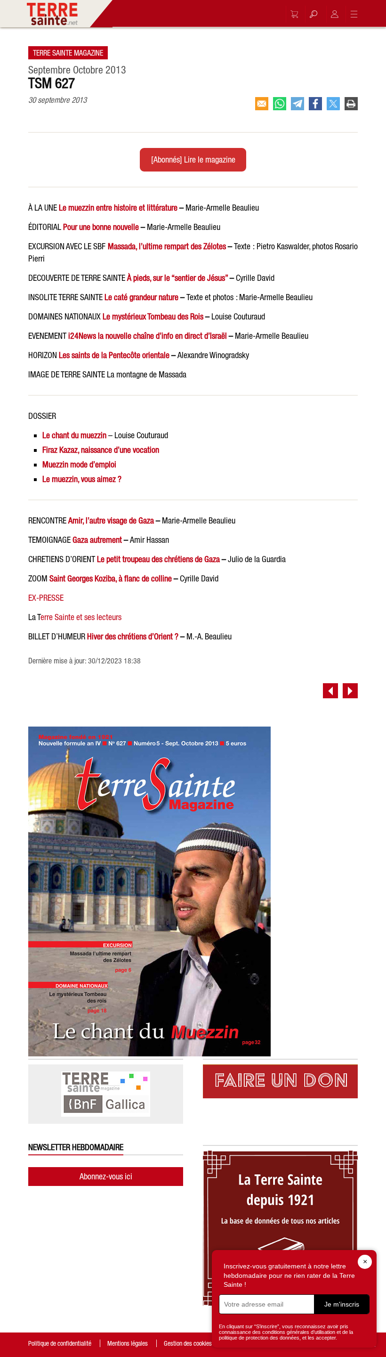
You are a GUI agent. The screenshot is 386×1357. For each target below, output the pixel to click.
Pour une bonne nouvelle (101, 227)
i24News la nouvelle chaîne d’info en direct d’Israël (147, 336)
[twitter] (333, 103)
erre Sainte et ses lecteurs (80, 617)
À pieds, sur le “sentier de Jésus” (177, 278)
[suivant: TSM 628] (350, 690)
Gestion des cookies (188, 1343)
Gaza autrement (97, 540)
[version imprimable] (351, 103)
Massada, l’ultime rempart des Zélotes (167, 246)
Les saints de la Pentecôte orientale (114, 355)
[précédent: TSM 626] (330, 690)
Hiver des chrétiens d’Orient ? (132, 636)
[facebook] (315, 103)
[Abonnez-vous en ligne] (292, 14)
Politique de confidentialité (59, 1343)
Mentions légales (127, 1343)
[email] (261, 103)
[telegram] (297, 103)
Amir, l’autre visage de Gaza (111, 520)
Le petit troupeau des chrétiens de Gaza (158, 559)
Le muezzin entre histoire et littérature (118, 208)
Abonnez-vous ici (106, 1176)
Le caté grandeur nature (141, 297)
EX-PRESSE (46, 598)
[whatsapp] (279, 103)
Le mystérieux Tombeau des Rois (153, 316)
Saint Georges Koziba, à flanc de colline (110, 578)
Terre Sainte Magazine (68, 53)
